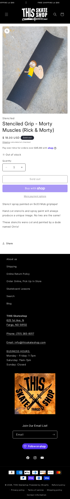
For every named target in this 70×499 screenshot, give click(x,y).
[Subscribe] (53, 434)
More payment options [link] (35, 196)
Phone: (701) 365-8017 (20, 333)
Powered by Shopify (39, 485)
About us (12, 259)
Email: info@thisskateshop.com (26, 342)
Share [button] (9, 243)
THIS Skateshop (21, 485)
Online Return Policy (18, 273)
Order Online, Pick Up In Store (24, 281)
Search (11, 296)
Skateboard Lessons (18, 288)
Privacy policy (18, 490)
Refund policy (58, 485)
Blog (9, 303)
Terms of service (36, 490)
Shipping (6, 142)
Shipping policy (54, 490)
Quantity (6, 160)
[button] (6, 14)
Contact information (36, 495)
